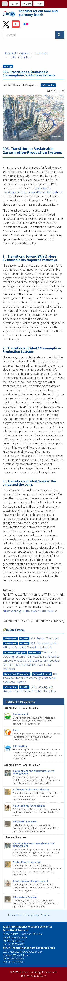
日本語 (38, 3)
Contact (26, 3)
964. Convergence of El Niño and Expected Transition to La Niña (31, 645)
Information (42, 53)
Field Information (20, 57)
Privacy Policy (31, 915)
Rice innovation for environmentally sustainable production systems (30, 678)
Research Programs (17, 53)
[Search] (59, 35)
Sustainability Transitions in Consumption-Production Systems (32, 190)
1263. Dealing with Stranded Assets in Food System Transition (29, 689)
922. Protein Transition (44, 638)
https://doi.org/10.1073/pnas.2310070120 (29, 611)
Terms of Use (15, 915)
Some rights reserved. (43, 972)
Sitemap (45, 915)
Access (14, 3)
